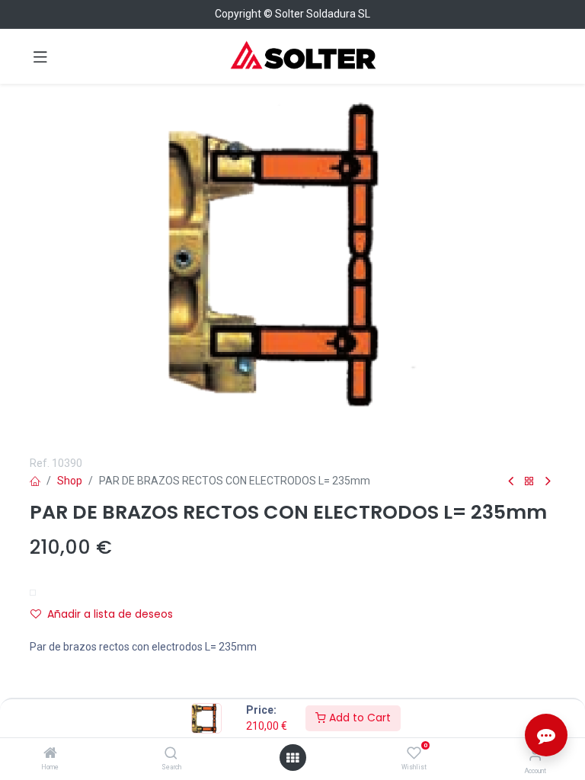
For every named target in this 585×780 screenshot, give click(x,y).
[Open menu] (292, 758)
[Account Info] (535, 754)
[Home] (50, 754)
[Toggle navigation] (40, 56)
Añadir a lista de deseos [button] (110, 614)
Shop (69, 481)
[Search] (171, 754)
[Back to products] (529, 482)
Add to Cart (358, 717)
